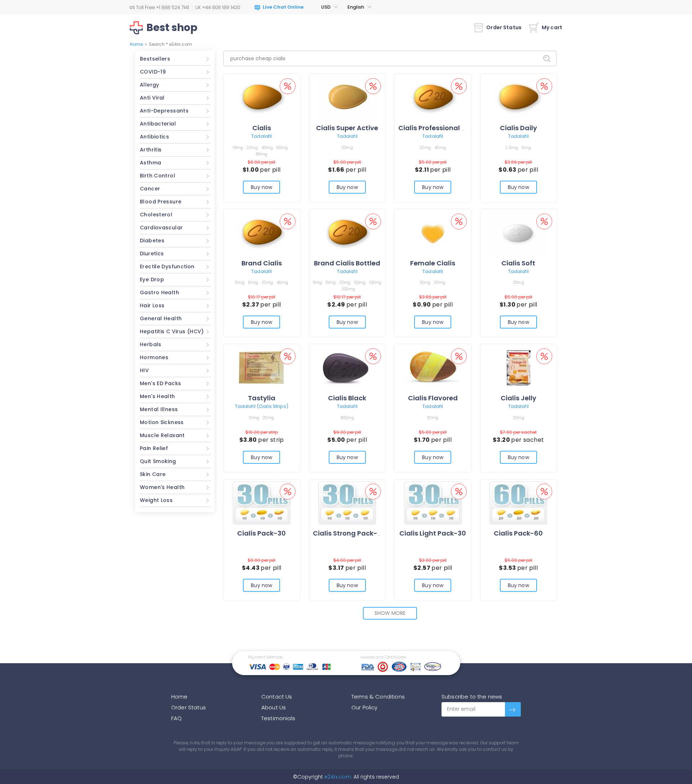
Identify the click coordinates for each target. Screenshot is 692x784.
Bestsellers (155, 58)
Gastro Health (159, 292)
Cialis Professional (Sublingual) (451, 127)
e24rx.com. (337, 776)
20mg (252, 147)
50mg (359, 282)
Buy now (261, 187)
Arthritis (150, 149)
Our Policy (364, 707)
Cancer (150, 188)
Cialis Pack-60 (518, 533)
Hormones (154, 357)
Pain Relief (154, 448)
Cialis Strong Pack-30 (349, 533)
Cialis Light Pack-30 (432, 533)
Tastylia (261, 397)
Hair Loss (152, 305)
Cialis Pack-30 (261, 533)
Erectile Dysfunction (167, 266)
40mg (267, 147)
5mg (526, 147)
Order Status (504, 27)
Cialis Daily (518, 127)
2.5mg (512, 147)
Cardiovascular (161, 227)
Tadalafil (261, 136)
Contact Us (276, 696)
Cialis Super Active (347, 127)
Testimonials (278, 718)
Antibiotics (154, 136)
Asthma (150, 162)
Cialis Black (347, 397)
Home (136, 44)
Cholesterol (156, 214)
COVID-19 (153, 71)
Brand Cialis (261, 263)
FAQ (176, 718)
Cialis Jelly (518, 397)
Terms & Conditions (378, 696)
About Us (273, 707)
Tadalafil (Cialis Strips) (261, 406)
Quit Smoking (158, 461)
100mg (375, 282)
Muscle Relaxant (162, 435)
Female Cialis (432, 263)
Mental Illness (159, 409)
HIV (144, 370)
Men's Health (157, 396)
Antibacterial (158, 123)
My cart (552, 27)
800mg (347, 417)
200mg (348, 289)
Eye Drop (152, 279)
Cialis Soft (518, 263)
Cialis (261, 127)
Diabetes (152, 240)
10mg (238, 147)
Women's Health (162, 487)
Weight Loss (156, 500)
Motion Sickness (162, 422)
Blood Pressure (160, 201)
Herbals (150, 344)
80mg (261, 154)
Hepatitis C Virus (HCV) (172, 331)
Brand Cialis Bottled (347, 263)
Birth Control (157, 175)
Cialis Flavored (433, 397)
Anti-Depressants (164, 110)
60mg (282, 147)
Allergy (149, 84)
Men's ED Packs (160, 383)
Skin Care (152, 474)
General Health (161, 318)
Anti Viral (152, 97)
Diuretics (152, 253)
